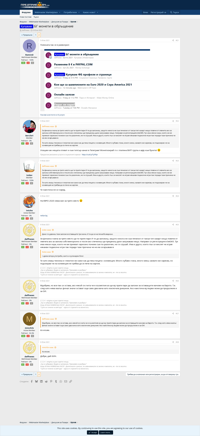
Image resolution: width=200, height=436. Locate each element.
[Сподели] (173, 40)
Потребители (70, 12)
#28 (177, 342)
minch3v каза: (47, 347)
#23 (177, 161)
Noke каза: (46, 252)
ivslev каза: (46, 230)
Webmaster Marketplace (46, 12)
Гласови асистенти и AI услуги (52, 115)
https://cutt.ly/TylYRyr (90, 154)
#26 (177, 281)
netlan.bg (43, 215)
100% (31, 60)
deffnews (25, 30)
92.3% (31, 333)
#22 (177, 121)
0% (30, 141)
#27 (177, 313)
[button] (60, 12)
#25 (177, 224)
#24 (177, 196)
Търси (36, 17)
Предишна (27, 35)
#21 (177, 40)
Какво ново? (89, 12)
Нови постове (25, 17)
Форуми (26, 12)
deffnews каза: (48, 126)
